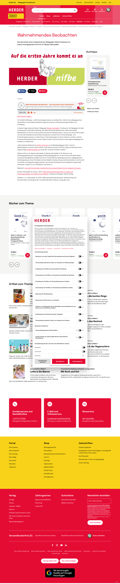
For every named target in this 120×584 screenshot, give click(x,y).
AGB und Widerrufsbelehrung (21, 551)
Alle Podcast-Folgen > (24, 116)
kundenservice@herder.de (58, 419)
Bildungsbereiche (50, 447)
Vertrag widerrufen (50, 561)
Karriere (11, 509)
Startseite (18, 26)
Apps (101, 21)
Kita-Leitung (55, 21)
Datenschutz (87, 551)
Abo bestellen (88, 419)
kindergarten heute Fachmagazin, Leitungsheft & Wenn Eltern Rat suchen (95, 452)
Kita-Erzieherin (45, 21)
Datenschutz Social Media (99, 551)
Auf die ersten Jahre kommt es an (51, 26)
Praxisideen (48, 450)
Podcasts (80, 21)
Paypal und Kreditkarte (43, 499)
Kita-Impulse (36, 21)
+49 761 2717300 (19, 419)
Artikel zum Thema (93, 111)
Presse (11, 503)
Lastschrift (39, 506)
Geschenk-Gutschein (68, 499)
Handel (104, 2)
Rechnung (38, 503)
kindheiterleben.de (33, 150)
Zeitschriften (88, 2)
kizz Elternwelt (83, 456)
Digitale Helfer (49, 467)
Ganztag (47, 460)
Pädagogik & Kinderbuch (26, 2)
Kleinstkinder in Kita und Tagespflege (91, 459)
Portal (42, 16)
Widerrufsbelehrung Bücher (38, 551)
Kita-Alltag (64, 21)
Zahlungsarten (43, 496)
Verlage (11, 499)
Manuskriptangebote (16, 521)
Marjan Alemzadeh (53, 128)
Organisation (48, 464)
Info (110, 2)
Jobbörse (56, 16)
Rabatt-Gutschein (67, 503)
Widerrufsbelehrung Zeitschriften (73, 551)
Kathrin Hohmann (42, 145)
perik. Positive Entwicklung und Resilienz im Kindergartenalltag (98, 237)
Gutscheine (67, 496)
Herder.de (12, 2)
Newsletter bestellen (98, 496)
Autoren (79, 2)
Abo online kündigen (69, 561)
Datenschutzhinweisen (92, 517)
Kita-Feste (72, 21)
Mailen (43, 91)
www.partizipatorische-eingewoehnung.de (66, 168)
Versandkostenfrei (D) (21, 536)
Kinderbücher (48, 473)
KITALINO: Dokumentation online (19, 513)
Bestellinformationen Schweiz (45, 535)
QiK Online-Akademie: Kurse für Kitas (19, 517)
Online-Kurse (48, 470)
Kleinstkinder (89, 290)
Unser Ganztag (84, 463)
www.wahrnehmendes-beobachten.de (38, 168)
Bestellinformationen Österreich (72, 535)
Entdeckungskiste (85, 447)
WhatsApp (95, 21)
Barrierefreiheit (56, 553)
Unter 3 (46, 457)
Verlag (97, 2)
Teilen (23, 91)
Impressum (65, 553)
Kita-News (87, 21)
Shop (48, 16)
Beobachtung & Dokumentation (54, 454)
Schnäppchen (48, 477)
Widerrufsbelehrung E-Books (54, 551)
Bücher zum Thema (93, 108)
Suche (34, 7)
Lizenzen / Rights (15, 506)
